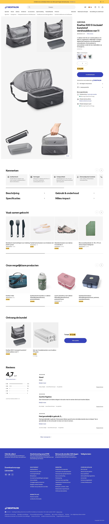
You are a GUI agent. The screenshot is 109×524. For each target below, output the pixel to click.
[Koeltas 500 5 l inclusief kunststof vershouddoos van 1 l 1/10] (54, 34)
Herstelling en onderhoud (96, 11)
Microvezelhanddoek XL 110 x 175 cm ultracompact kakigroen (90, 243)
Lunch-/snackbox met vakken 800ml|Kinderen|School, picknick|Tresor (63, 297)
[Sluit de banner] (103, 2)
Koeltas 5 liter (10, 295)
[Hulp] (95, 7)
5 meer (67, 155)
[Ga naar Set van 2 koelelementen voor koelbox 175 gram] (45, 335)
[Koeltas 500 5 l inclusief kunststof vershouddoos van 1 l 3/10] (36, 87)
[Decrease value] (79, 63)
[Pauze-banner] (101, 2)
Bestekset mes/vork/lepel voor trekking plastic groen (18, 243)
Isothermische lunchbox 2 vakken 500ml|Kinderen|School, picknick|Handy (40, 297)
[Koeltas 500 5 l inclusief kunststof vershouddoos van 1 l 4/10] (19, 141)
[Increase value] (86, 63)
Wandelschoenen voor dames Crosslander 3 (63, 243)
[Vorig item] (97, 170)
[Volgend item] (101, 170)
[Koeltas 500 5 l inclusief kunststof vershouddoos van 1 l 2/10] (19, 34)
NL (91, 7)
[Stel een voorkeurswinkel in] (85, 7)
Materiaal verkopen (83, 11)
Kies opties (75, 340)
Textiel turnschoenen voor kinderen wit (42, 243)
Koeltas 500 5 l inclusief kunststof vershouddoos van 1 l (16, 351)
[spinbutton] (82, 63)
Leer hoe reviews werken (12, 398)
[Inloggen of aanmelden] (99, 7)
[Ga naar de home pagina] (12, 7)
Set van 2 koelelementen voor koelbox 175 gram (44, 351)
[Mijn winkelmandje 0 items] (102, 7)
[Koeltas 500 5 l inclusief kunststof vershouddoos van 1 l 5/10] (54, 141)
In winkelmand (90, 74)
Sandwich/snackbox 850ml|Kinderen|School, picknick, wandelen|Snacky (89, 297)
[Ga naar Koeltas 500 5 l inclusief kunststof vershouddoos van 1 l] (18, 335)
